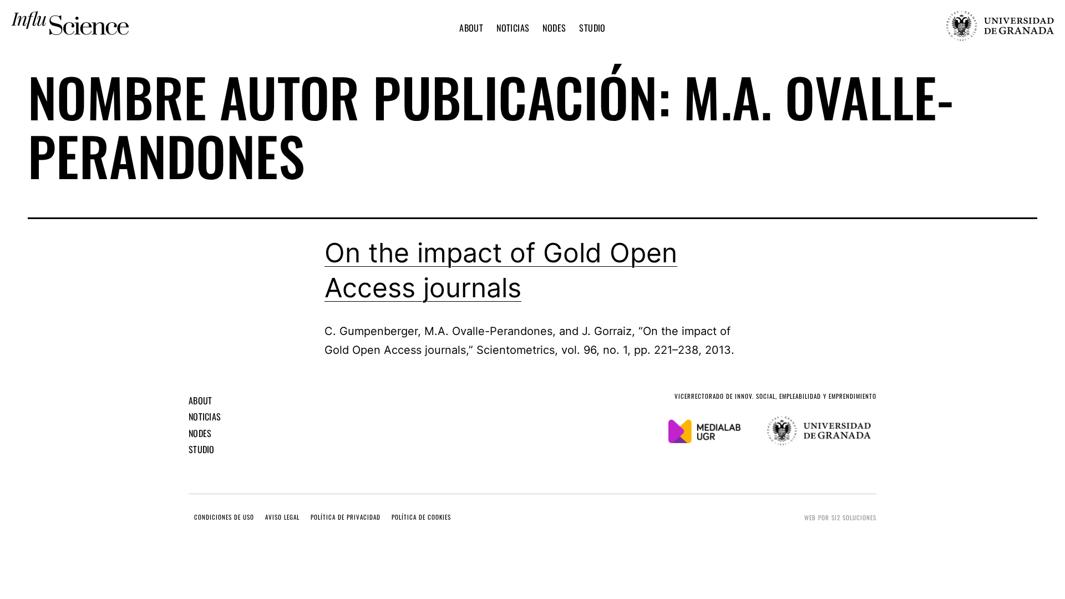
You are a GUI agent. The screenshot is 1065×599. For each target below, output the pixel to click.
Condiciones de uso (224, 517)
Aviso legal (282, 517)
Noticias (512, 27)
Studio (592, 27)
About (471, 27)
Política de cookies (421, 517)
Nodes (554, 27)
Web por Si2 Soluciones (840, 517)
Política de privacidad (346, 517)
